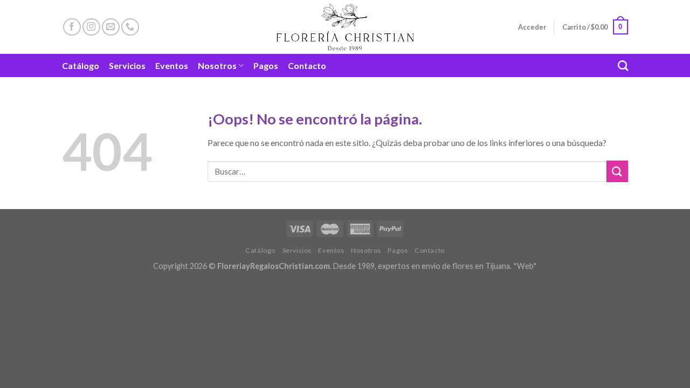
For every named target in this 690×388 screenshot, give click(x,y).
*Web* (525, 266)
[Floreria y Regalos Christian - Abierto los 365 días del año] (345, 27)
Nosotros (217, 65)
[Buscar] (623, 65)
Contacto (307, 65)
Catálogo (80, 65)
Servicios (127, 65)
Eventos (171, 65)
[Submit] (617, 171)
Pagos (265, 65)
